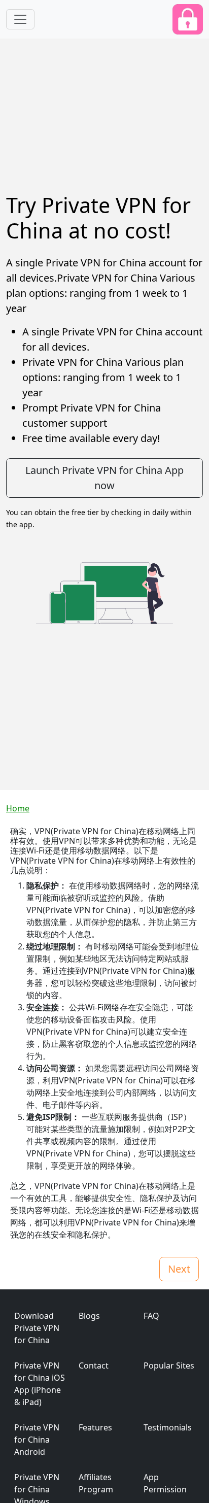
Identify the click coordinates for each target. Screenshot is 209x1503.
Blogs (89, 1315)
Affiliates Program (96, 1483)
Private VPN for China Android (36, 1439)
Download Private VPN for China (36, 1328)
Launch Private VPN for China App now (104, 477)
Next (179, 1269)
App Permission (165, 1483)
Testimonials (168, 1427)
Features (95, 1427)
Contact (94, 1365)
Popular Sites (169, 1365)
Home (17, 808)
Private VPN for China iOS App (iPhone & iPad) (39, 1384)
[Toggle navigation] (20, 19)
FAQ (151, 1315)
